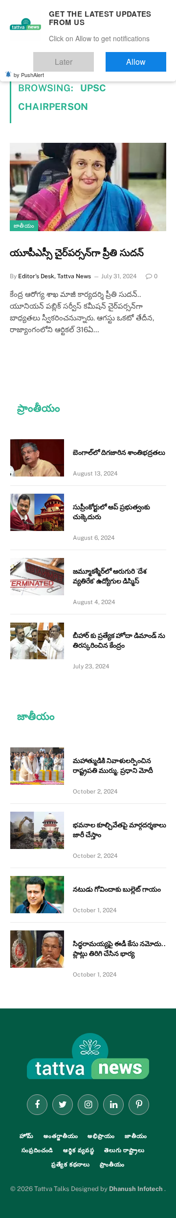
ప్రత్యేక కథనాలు (70, 1164)
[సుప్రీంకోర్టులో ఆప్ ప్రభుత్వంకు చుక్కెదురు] (37, 512)
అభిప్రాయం (101, 1136)
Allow (145, 57)
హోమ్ (27, 1136)
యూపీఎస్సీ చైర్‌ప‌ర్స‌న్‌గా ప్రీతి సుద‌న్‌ (77, 253)
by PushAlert (29, 68)
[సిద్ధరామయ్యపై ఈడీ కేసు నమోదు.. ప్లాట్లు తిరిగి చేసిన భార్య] (37, 949)
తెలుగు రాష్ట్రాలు (124, 1150)
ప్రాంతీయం (112, 1164)
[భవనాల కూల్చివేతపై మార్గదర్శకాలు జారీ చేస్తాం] (37, 830)
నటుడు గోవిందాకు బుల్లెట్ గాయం (117, 889)
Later (93, 57)
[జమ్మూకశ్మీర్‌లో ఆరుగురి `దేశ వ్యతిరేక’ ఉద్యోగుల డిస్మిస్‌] (37, 576)
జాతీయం (24, 226)
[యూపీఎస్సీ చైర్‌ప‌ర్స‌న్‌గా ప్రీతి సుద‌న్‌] (88, 187)
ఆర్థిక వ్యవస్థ (78, 1150)
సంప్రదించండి (37, 1150)
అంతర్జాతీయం (61, 1136)
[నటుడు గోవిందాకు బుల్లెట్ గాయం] (37, 894)
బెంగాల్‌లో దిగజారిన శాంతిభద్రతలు (119, 452)
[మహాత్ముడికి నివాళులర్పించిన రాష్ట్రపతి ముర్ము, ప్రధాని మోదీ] (37, 766)
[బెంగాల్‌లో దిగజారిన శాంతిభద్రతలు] (37, 458)
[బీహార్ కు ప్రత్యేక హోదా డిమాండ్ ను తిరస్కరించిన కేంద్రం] (37, 641)
